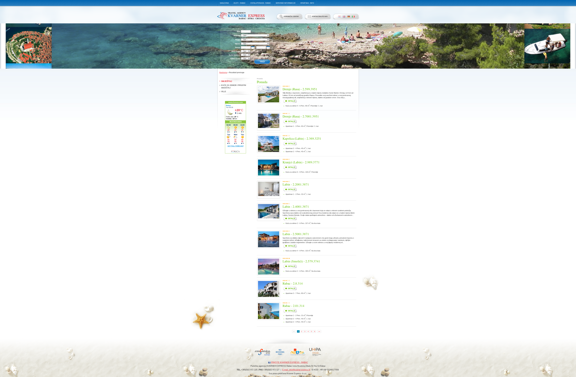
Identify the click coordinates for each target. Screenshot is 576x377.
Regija (237, 40)
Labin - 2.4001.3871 (296, 206)
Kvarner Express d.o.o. (241, 15)
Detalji (291, 101)
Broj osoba (236, 51)
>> (319, 331)
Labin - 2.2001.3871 (296, 184)
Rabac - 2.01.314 (293, 306)
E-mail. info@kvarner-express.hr (296, 370)
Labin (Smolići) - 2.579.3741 (301, 261)
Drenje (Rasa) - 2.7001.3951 (301, 116)
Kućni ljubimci (234, 55)
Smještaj (237, 35)
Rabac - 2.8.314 (293, 283)
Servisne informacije (286, 3)
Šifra (238, 31)
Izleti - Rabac (240, 3)
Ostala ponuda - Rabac (260, 3)
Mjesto (237, 44)
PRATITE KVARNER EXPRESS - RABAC (289, 362)
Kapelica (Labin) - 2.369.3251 (302, 138)
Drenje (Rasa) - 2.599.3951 (300, 89)
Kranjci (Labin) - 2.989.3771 (301, 162)
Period (237, 47)
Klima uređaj (235, 58)
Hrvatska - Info (307, 3)
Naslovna (224, 3)
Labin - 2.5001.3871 (296, 234)
